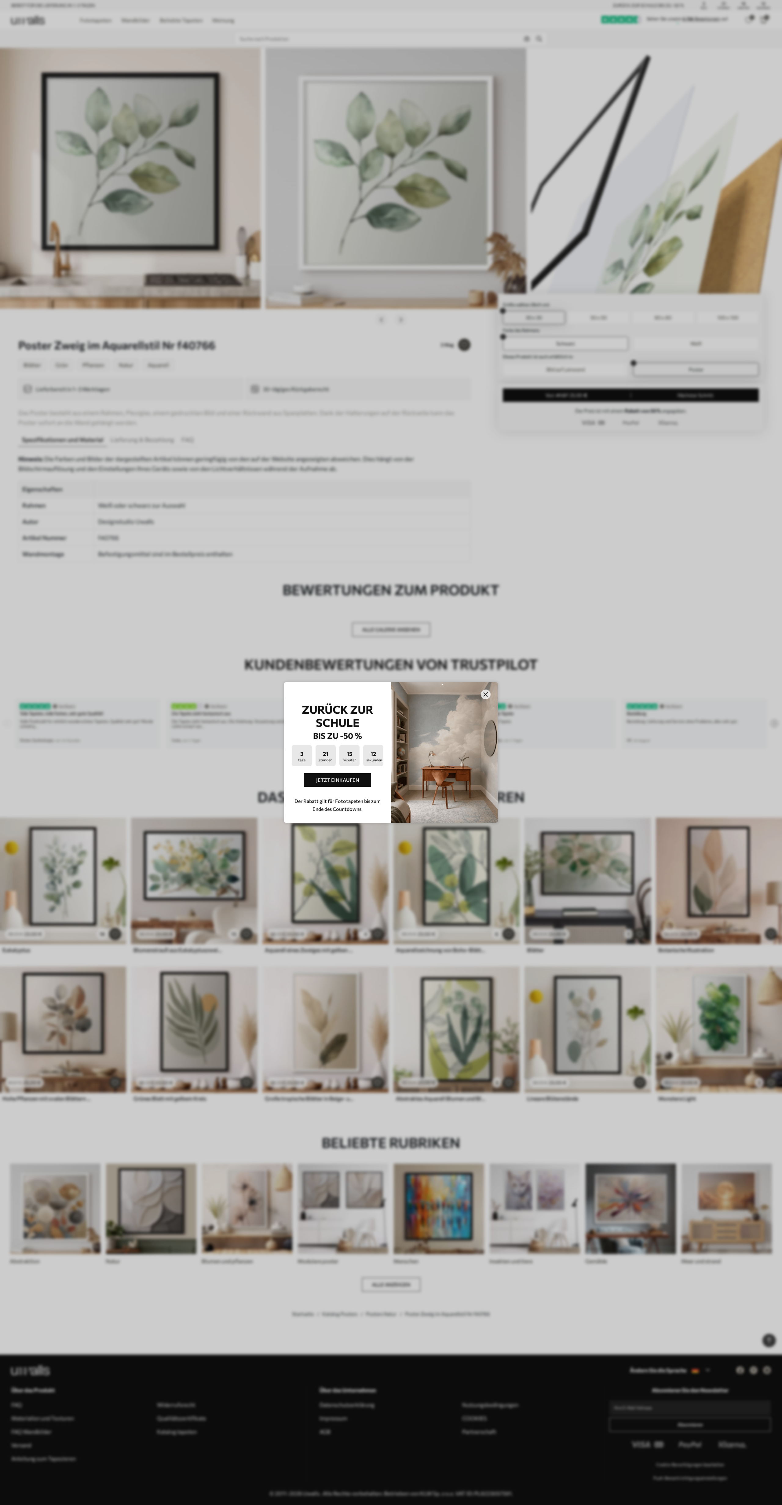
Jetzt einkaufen (337, 780)
